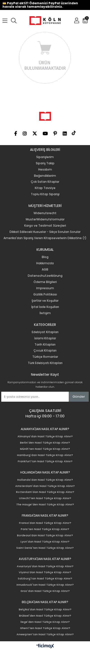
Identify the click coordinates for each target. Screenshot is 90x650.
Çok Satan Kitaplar (45, 182)
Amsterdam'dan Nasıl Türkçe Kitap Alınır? (45, 486)
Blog (45, 257)
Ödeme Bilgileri (45, 282)
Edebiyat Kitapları (45, 332)
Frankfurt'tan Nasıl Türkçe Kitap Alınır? (45, 461)
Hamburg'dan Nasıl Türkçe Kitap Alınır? (45, 455)
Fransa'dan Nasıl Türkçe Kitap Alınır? (45, 523)
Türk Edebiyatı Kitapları (45, 363)
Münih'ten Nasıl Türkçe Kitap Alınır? (45, 449)
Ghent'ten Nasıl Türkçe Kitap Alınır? (45, 628)
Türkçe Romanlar (45, 357)
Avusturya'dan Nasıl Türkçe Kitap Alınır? (45, 566)
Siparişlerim (45, 157)
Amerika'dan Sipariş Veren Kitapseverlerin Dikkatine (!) (45, 238)
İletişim (45, 313)
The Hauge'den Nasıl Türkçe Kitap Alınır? (45, 504)
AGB (45, 269)
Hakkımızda (45, 263)
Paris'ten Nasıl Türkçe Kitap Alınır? (45, 529)
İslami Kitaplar (45, 338)
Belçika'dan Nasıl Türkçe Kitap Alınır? (45, 609)
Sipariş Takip (45, 163)
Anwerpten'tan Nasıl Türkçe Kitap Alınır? (45, 634)
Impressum (45, 288)
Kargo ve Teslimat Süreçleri (45, 225)
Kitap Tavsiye (45, 188)
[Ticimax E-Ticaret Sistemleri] (45, 646)
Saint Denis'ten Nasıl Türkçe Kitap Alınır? (45, 548)
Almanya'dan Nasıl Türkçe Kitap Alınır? (45, 436)
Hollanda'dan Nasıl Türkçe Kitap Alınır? (45, 479)
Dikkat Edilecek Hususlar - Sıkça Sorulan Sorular (45, 232)
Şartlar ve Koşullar (45, 300)
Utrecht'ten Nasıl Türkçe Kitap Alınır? (45, 498)
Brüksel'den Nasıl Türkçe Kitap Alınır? (45, 615)
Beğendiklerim (45, 176)
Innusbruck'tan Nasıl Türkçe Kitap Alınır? (45, 584)
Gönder (78, 396)
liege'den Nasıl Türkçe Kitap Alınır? (45, 622)
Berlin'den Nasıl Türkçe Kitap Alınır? (45, 442)
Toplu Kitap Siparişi (45, 194)
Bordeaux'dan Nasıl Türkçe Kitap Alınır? (45, 535)
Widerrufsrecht (45, 213)
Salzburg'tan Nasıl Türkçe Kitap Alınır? (45, 578)
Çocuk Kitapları (45, 350)
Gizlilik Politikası (45, 294)
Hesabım (45, 169)
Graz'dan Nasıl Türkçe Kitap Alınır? (45, 591)
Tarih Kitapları (45, 344)
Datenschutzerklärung (45, 276)
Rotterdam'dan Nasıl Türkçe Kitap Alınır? (45, 492)
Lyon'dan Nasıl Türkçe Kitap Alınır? (45, 541)
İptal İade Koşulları (45, 307)
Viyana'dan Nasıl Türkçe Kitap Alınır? (45, 572)
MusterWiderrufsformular (45, 219)
